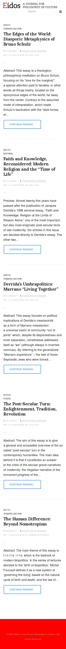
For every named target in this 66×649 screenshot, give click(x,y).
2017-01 (7, 510)
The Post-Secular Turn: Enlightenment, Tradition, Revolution (30, 409)
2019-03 (7, 395)
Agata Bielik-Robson (34, 50)
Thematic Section (12, 29)
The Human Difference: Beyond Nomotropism (27, 521)
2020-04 (7, 275)
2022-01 (7, 25)
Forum (6, 399)
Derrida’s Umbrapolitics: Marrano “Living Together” (30, 286)
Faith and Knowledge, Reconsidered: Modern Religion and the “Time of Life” (29, 166)
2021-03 (7, 150)
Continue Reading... (22, 124)
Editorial (8, 154)
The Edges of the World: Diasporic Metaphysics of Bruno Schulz (29, 39)
